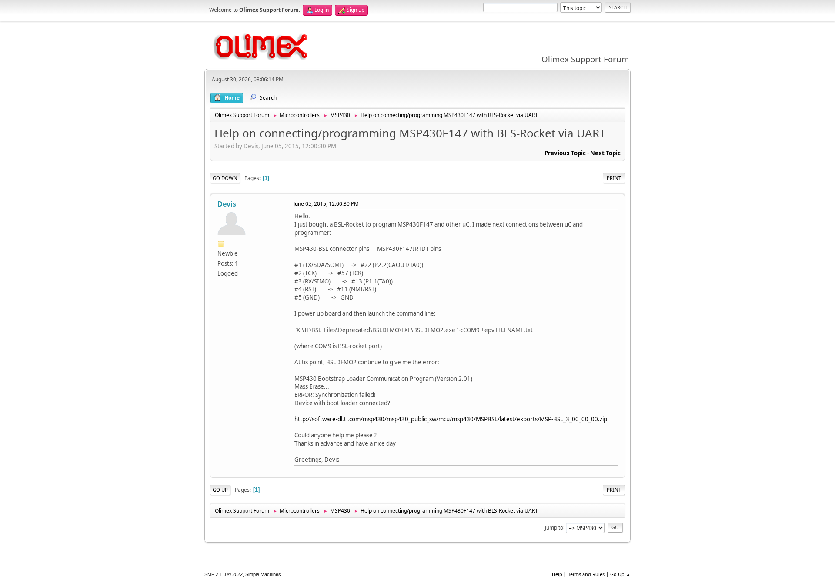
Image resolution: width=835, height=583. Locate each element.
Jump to (554, 527)
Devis (226, 204)
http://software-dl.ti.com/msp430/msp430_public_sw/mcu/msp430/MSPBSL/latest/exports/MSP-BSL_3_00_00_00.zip (450, 419)
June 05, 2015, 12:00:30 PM (326, 203)
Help (557, 574)
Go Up (220, 489)
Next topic (605, 153)
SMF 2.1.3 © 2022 (223, 574)
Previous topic (565, 153)
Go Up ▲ (620, 574)
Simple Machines (263, 574)
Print (614, 178)
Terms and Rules (586, 574)
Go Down (225, 178)
